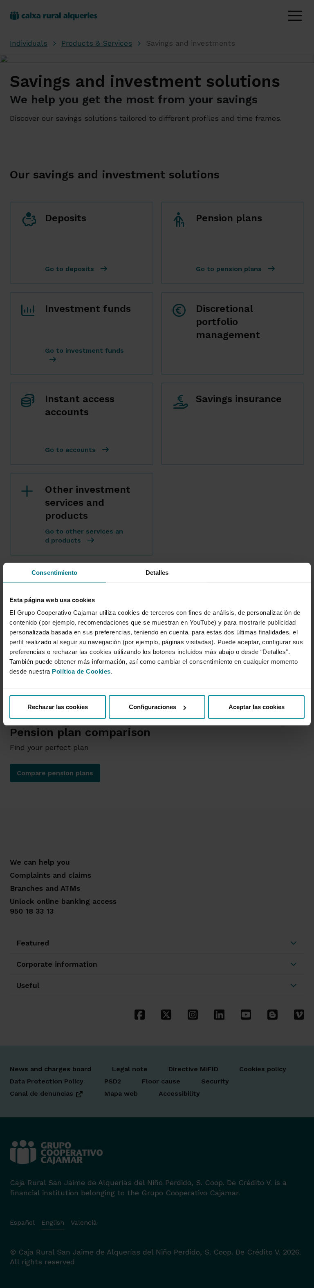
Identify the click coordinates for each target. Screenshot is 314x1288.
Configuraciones (152, 706)
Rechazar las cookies (57, 706)
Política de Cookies (81, 671)
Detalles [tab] (157, 572)
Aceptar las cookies (257, 706)
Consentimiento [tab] (54, 572)
